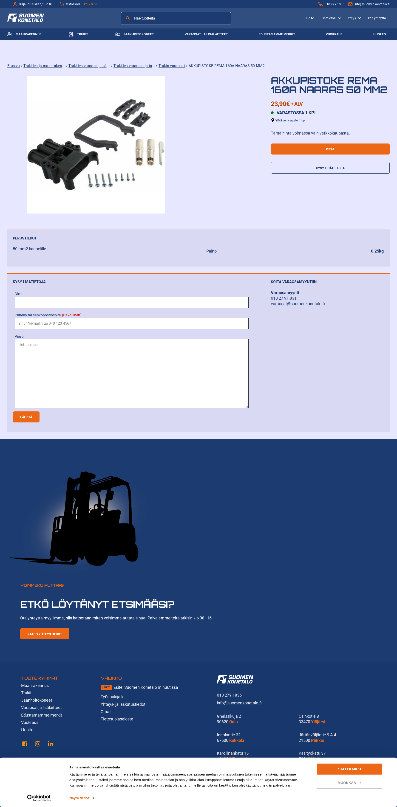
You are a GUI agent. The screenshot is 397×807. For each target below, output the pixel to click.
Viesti (19, 336)
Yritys (352, 18)
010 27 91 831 (284, 298)
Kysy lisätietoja (330, 168)
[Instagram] (37, 744)
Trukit (82, 34)
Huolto (309, 18)
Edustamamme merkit (277, 34)
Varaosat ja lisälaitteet (206, 34)
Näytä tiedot (79, 798)
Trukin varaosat (172, 66)
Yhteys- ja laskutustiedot (123, 704)
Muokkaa (347, 783)
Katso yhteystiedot (45, 634)
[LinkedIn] (50, 744)
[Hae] (128, 18)
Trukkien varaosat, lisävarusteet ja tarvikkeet (89, 66)
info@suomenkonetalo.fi (372, 4)
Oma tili (107, 711)
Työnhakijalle (113, 696)
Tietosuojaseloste (117, 719)
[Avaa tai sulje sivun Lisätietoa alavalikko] (339, 18)
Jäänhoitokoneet (138, 34)
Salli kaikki (349, 769)
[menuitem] (309, 18)
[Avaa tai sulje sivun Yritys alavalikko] (359, 18)
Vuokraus (334, 34)
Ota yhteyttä (377, 18)
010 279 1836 (334, 4)
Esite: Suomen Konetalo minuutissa (145, 687)
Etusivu (13, 66)
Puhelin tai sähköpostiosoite (48, 315)
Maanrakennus (29, 34)
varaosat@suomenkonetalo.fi (298, 303)
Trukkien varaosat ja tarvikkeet (134, 66)
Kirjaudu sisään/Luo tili (35, 4)
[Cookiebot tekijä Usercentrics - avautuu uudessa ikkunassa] (39, 798)
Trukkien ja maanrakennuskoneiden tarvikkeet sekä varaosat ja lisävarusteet (44, 66)
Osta (330, 149)
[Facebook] (24, 744)
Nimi (18, 294)
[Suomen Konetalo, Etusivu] (25, 20)
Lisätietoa (328, 18)
